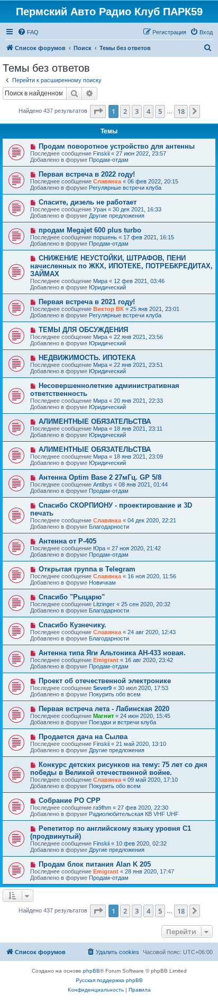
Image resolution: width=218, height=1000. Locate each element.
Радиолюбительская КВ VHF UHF (134, 814)
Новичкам (102, 582)
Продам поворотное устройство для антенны (117, 146)
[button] (98, 111)
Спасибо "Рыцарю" (72, 597)
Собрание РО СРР (70, 800)
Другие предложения (116, 215)
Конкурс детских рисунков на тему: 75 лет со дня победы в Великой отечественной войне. (118, 768)
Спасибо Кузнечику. (72, 625)
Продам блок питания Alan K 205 (95, 864)
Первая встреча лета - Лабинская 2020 (104, 709)
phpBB (91, 971)
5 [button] (160, 111)
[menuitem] (28, 32)
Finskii (101, 153)
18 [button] (181, 111)
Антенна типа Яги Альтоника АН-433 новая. (112, 653)
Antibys (102, 484)
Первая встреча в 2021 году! (87, 302)
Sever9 (102, 688)
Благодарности (109, 526)
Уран (99, 209)
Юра (99, 548)
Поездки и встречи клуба (122, 722)
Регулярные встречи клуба (125, 188)
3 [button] (137, 111)
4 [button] (148, 111)
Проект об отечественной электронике (105, 681)
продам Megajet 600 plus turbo (90, 230)
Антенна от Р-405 (67, 541)
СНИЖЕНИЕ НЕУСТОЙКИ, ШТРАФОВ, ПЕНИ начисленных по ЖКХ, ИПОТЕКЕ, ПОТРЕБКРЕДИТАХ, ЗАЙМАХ (121, 266)
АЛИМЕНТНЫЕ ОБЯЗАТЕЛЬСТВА (95, 421)
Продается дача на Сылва (83, 737)
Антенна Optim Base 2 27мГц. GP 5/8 (100, 477)
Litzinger (104, 604)
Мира (100, 281)
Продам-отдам (109, 160)
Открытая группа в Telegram (87, 569)
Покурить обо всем (115, 694)
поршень (105, 237)
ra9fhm (102, 807)
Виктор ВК (108, 309)
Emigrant (106, 660)
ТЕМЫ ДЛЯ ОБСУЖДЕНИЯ (83, 330)
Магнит (103, 716)
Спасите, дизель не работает (88, 202)
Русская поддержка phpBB (109, 980)
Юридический (107, 287)
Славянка (107, 181)
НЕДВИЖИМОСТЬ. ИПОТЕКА (87, 358)
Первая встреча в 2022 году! (87, 174)
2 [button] (125, 111)
